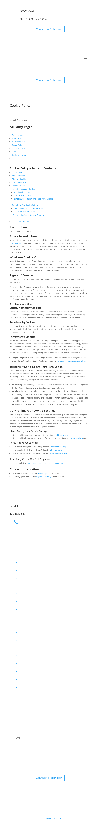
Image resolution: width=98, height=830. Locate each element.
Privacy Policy (17, 138)
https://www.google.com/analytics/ (72, 361)
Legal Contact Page (44, 477)
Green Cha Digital (53, 818)
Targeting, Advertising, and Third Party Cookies (33, 199)
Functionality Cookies (22, 192)
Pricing (23, 577)
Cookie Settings (18, 148)
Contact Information (20, 221)
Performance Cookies (22, 195)
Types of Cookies (19, 182)
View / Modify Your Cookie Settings (28, 208)
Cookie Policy (17, 145)
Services (24, 569)
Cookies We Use (18, 185)
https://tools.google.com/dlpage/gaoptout (45, 463)
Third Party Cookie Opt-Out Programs (29, 215)
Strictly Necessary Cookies (24, 189)
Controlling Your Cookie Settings (25, 205)
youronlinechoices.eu (59, 453)
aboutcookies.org (58, 446)
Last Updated (17, 172)
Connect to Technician (49, 29)
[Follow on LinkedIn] (17, 710)
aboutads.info (56, 450)
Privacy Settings (18, 141)
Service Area (26, 592)
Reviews (24, 585)
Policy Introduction (20, 175)
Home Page (42, 473)
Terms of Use (17, 135)
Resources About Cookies (24, 211)
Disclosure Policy (19, 155)
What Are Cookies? (19, 179)
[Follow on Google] (12, 710)
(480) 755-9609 (27, 11)
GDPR (14, 151)
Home (23, 561)
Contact (15, 158)
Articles (24, 608)
